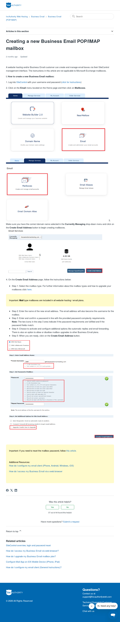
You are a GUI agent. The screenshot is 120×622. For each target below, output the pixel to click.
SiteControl (21, 82)
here (29, 289)
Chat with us (88, 610)
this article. (71, 450)
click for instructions (71, 82)
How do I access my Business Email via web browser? (32, 550)
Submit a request (71, 521)
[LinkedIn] (15, 490)
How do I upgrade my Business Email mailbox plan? (31, 556)
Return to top (12, 531)
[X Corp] (11, 490)
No (67, 507)
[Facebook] (7, 490)
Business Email (37, 16)
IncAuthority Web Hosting (17, 16)
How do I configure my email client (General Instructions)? (33, 567)
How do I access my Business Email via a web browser (35, 471)
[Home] (13, 5)
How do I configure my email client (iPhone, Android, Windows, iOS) (41, 465)
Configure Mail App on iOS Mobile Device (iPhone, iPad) (33, 561)
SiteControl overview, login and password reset (28, 545)
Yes (52, 507)
